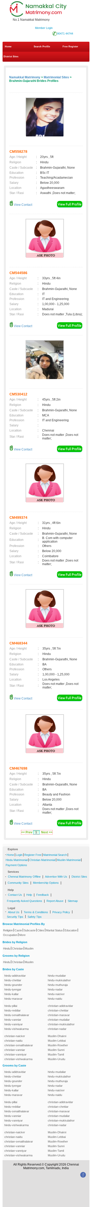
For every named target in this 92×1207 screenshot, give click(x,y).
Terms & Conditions (36, 912)
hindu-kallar (11, 994)
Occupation (10, 934)
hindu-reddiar (12, 1010)
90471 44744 (65, 33)
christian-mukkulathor (61, 1024)
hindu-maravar (13, 998)
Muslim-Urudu (56, 1059)
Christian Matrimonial (42, 859)
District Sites (11, 56)
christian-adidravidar (60, 1005)
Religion (8, 930)
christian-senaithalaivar (18, 1045)
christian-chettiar (58, 1010)
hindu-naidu (55, 998)
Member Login (44, 27)
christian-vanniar (14, 1049)
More (22, 934)
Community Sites (18, 882)
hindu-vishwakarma (16, 1028)
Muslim (29, 948)
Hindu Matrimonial (17, 859)
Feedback (42, 894)
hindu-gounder (13, 984)
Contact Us (15, 894)
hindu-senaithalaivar (16, 1015)
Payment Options (16, 865)
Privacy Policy (61, 912)
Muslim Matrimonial (68, 859)
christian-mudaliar (59, 1019)
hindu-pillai (10, 1005)
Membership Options (46, 882)
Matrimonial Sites (56, 77)
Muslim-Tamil (56, 1054)
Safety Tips (35, 916)
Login (19, 854)
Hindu (6, 948)
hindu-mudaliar (57, 975)
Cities (40, 930)
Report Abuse (55, 900)
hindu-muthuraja (58, 984)
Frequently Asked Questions (24, 900)
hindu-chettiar (12, 980)
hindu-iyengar (12, 989)
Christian (17, 948)
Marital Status (54, 930)
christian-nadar (57, 1028)
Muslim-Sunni (56, 1049)
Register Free (32, 854)
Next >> (46, 832)
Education (71, 930)
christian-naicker (14, 1036)
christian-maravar (59, 1015)
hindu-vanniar (12, 1019)
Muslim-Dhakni (57, 1036)
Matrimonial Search (55, 854)
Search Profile (42, 46)
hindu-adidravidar (15, 975)
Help (29, 894)
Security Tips (15, 916)
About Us (13, 912)
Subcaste (30, 930)
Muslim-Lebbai (57, 1040)
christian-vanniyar (15, 1054)
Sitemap (73, 900)
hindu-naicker (56, 994)
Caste (18, 930)
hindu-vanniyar (13, 1024)
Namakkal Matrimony (24, 77)
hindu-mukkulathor (59, 980)
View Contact (22, 205)
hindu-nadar (55, 989)
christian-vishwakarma (18, 1059)
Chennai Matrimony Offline (24, 876)
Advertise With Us (56, 876)
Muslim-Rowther (58, 1045)
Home (8, 46)
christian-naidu (13, 1040)
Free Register (70, 46)
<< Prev (26, 832)
